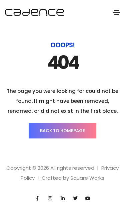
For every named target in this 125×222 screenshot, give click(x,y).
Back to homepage (62, 130)
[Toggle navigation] (116, 12)
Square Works (87, 177)
